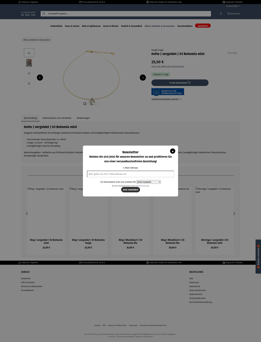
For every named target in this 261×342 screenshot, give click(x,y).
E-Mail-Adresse (130, 167)
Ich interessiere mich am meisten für (118, 182)
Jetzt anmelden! (130, 189)
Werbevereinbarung (141, 186)
